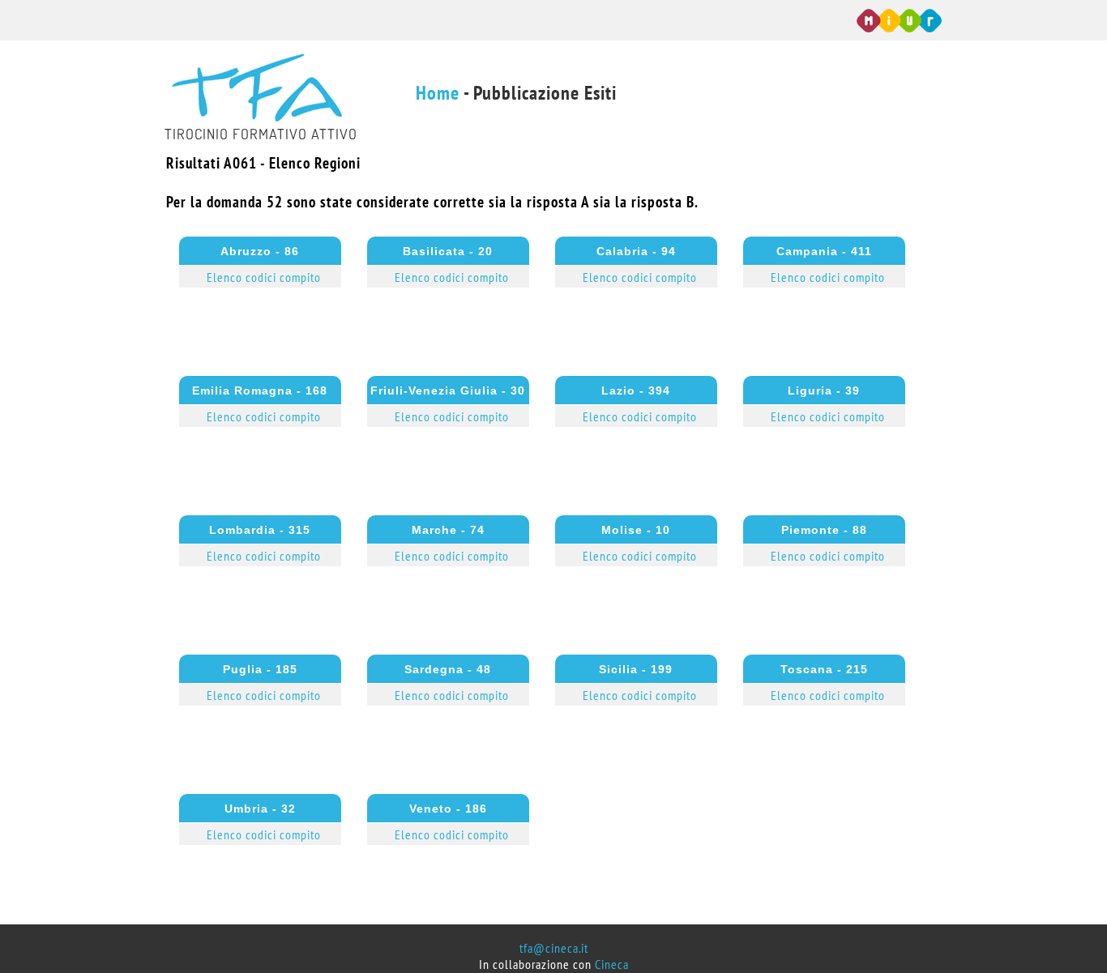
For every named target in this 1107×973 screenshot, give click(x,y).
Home (437, 93)
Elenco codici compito (264, 278)
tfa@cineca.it (553, 948)
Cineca (612, 965)
